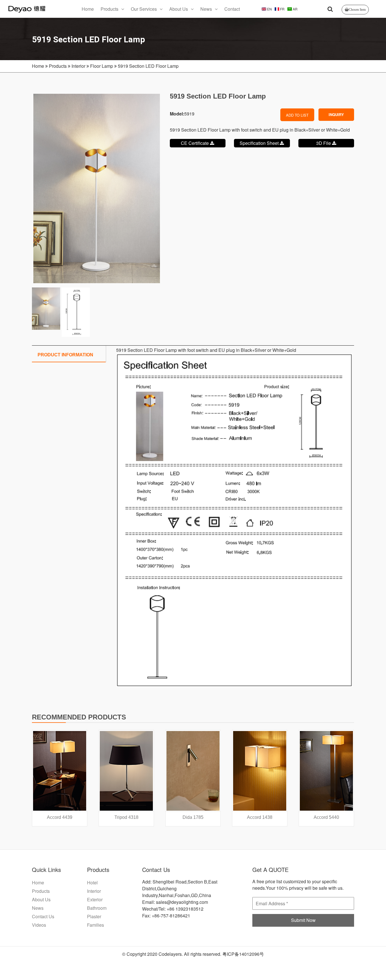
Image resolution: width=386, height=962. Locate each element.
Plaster (94, 916)
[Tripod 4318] (126, 771)
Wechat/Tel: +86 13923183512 (172, 909)
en (269, 8)
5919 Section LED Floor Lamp (148, 66)
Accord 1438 (259, 817)
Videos (39, 925)
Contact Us (43, 916)
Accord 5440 (326, 817)
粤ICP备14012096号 (243, 954)
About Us (178, 9)
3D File (324, 143)
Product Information (65, 354)
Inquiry (336, 114)
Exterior (95, 899)
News (206, 9)
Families (95, 925)
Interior (78, 66)
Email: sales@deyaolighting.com (175, 902)
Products (109, 9)
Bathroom (97, 908)
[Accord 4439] (59, 771)
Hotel (92, 882)
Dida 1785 (193, 817)
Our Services (144, 9)
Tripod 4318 (126, 817)
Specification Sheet (260, 143)
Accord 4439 (59, 817)
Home (88, 9)
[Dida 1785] (193, 771)
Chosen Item (357, 9)
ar (295, 8)
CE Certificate (195, 143)
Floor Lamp (101, 66)
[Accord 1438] (259, 771)
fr (282, 8)
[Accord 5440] (326, 771)
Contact (232, 9)
